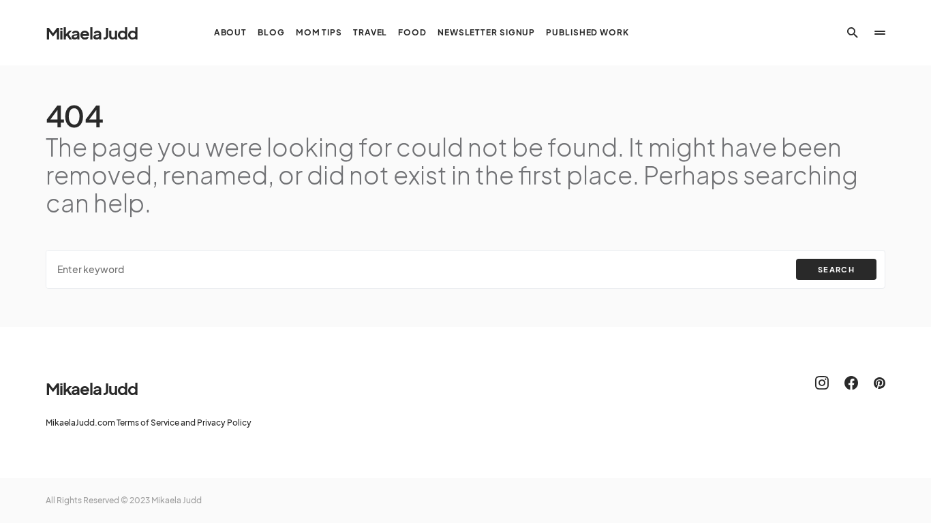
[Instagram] (822, 383)
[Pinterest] (879, 383)
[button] (852, 32)
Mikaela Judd (92, 32)
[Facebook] (851, 383)
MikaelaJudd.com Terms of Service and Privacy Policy (148, 422)
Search (836, 269)
